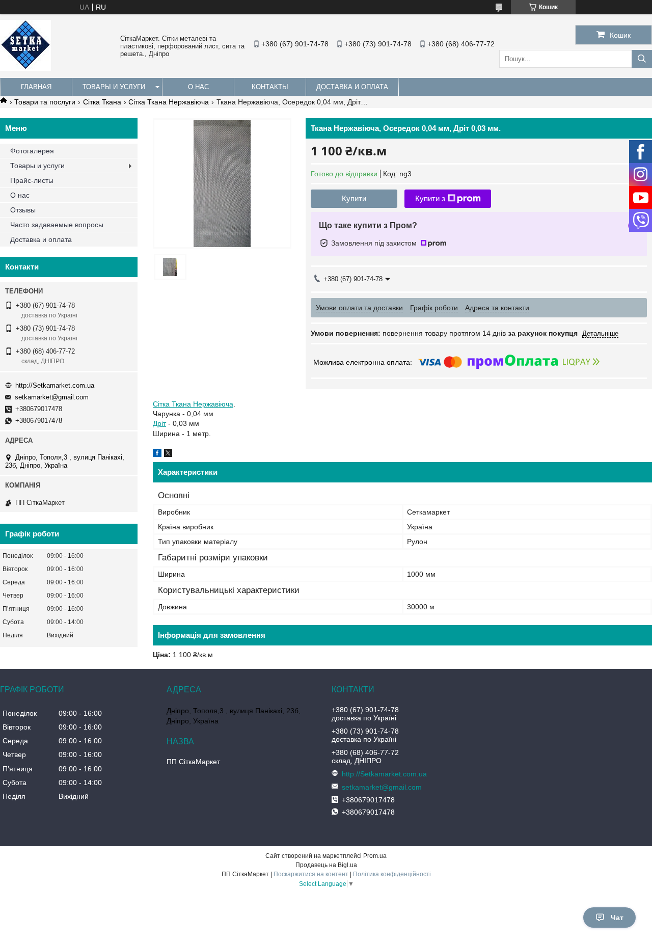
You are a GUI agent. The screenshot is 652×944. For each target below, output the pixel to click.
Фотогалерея (32, 151)
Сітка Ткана (102, 102)
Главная (36, 87)
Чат (617, 917)
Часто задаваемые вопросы (56, 225)
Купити (354, 198)
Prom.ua (375, 855)
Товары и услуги (114, 87)
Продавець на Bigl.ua (326, 865)
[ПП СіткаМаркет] (25, 68)
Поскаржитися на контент (311, 874)
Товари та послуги (44, 102)
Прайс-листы (31, 180)
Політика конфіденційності (392, 874)
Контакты (270, 87)
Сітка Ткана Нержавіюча (168, 102)
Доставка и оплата (352, 87)
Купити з (430, 198)
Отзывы (23, 210)
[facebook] (157, 454)
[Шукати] (642, 59)
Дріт (159, 423)
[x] (168, 454)
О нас (198, 87)
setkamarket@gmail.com (52, 397)
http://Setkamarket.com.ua (54, 385)
